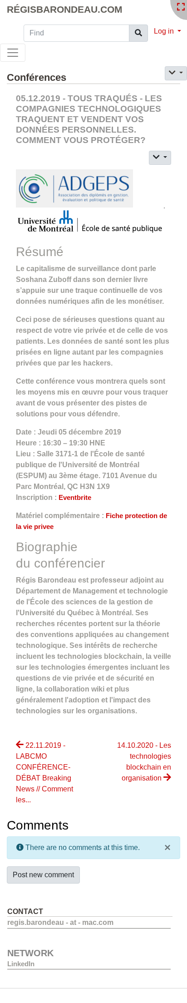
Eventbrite (75, 497)
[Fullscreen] (181, 7)
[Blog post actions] (160, 158)
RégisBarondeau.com (65, 9)
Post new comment (43, 875)
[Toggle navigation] (12, 53)
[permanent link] (151, 141)
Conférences (36, 77)
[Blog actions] (176, 73)
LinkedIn (20, 964)
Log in (165, 31)
